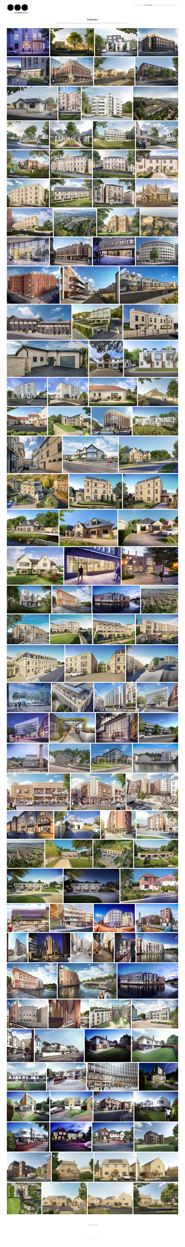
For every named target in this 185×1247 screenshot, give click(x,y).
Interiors (158, 5)
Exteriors (148, 5)
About (166, 5)
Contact (173, 5)
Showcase (139, 5)
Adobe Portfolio (96, 1239)
